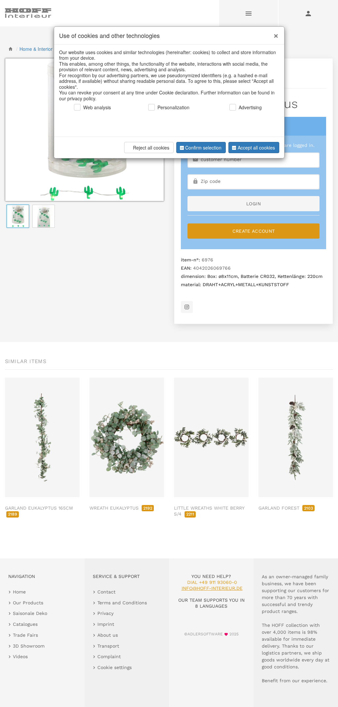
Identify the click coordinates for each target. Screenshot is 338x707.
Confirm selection (203, 147)
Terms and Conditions (122, 602)
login (253, 203)
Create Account (253, 231)
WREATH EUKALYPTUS (120, 508)
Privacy (105, 613)
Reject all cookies (151, 147)
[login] (308, 13)
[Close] (274, 33)
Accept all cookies (256, 147)
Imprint (105, 624)
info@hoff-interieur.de (212, 588)
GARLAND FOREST (285, 508)
